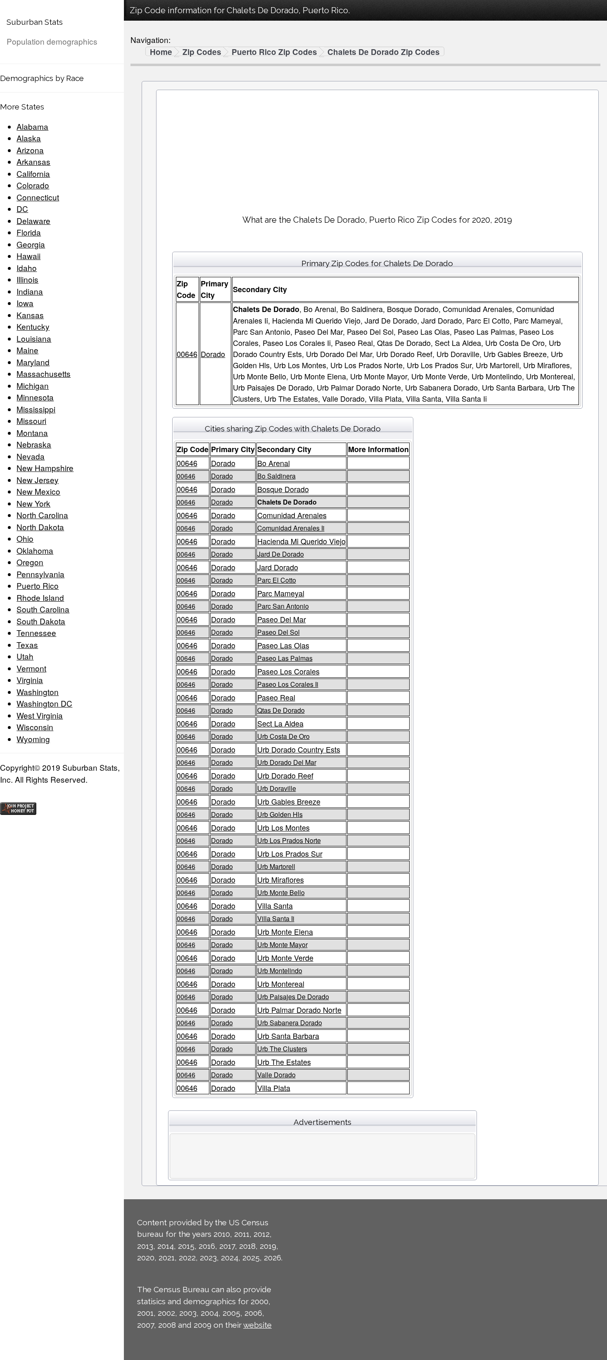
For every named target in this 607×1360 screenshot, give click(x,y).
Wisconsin (35, 726)
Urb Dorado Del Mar (286, 762)
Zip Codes (202, 52)
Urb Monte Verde (285, 957)
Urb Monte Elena (285, 931)
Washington (38, 691)
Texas (27, 644)
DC (22, 208)
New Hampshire (45, 467)
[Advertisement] (377, 149)
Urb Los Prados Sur (289, 853)
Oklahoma (35, 550)
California (33, 173)
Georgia (31, 244)
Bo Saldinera (276, 476)
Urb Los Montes (283, 827)
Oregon (30, 561)
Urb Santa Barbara (288, 1035)
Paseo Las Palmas (285, 658)
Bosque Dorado (283, 489)
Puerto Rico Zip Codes (274, 52)
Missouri (31, 420)
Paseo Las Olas (283, 645)
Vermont (31, 668)
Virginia (30, 679)
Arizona (30, 149)
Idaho (27, 267)
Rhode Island (40, 597)
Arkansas (33, 161)
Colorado (33, 185)
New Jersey (38, 479)
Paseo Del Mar (281, 619)
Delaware (33, 220)
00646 (187, 353)
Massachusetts (44, 373)
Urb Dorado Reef (285, 775)
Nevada (31, 456)
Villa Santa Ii (275, 918)
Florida (29, 232)
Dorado (213, 353)
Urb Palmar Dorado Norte (299, 1009)
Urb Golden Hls (280, 814)
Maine (27, 349)
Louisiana (34, 338)
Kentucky (33, 326)
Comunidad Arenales (292, 515)
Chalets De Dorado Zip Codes (383, 52)
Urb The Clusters (282, 1048)
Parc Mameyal (280, 593)
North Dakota (40, 526)
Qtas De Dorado (281, 710)
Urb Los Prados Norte (289, 840)
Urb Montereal (280, 983)
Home (161, 52)
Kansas (30, 314)
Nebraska (34, 444)
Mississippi (36, 408)
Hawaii (28, 255)
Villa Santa (275, 905)
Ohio (25, 538)
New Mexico (38, 491)
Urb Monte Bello (281, 892)
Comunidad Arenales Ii (291, 528)
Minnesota (35, 397)
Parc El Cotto (276, 580)
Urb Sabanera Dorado (289, 1022)
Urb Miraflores (280, 879)
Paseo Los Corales (288, 671)
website (257, 1324)
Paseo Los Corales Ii (287, 684)
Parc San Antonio (283, 606)
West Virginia (40, 715)
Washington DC (44, 703)
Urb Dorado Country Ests (298, 749)
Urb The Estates (284, 1061)
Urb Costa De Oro (283, 736)
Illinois (27, 279)
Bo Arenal (273, 462)
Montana (32, 432)
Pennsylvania (40, 573)
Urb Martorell (276, 866)
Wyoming (33, 738)
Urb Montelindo (279, 970)
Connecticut (38, 196)
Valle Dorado (276, 1074)
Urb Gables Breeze (288, 801)
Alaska (29, 137)
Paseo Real (276, 697)
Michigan (33, 385)
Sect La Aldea (280, 723)
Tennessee (36, 632)
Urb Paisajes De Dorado (293, 996)
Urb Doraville (276, 788)
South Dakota (41, 620)
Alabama (32, 126)
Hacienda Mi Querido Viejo (301, 541)
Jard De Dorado (280, 554)
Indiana (30, 291)
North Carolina (42, 514)
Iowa (25, 302)
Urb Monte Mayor (282, 944)
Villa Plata (273, 1087)
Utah (25, 656)
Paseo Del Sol (278, 632)
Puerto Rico (38, 585)
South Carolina (43, 609)
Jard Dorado (277, 567)
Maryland (33, 361)
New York (33, 503)
